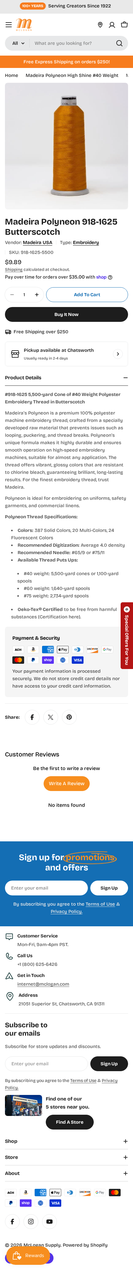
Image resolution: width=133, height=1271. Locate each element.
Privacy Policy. (67, 911)
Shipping (14, 269)
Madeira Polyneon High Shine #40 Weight (72, 75)
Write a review (66, 783)
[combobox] (66, 43)
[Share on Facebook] (32, 717)
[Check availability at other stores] (118, 354)
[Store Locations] (100, 25)
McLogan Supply (42, 1245)
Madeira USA (37, 242)
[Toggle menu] (8, 24)
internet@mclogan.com (43, 984)
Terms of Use (100, 904)
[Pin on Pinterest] (69, 717)
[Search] (119, 43)
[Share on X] (50, 717)
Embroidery (86, 242)
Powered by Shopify (85, 1245)
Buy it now (66, 314)
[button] (127, 635)
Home (11, 75)
